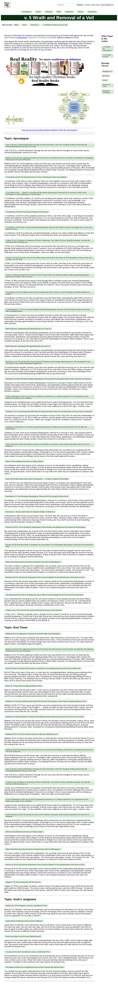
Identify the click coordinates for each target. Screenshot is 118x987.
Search (80, 5)
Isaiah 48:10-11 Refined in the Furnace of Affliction (24, 921)
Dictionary (69, 12)
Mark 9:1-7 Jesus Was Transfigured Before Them (24, 686)
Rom (24, 25)
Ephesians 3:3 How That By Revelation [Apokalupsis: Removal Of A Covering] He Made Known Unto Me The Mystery (48, 379)
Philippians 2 (107, 71)
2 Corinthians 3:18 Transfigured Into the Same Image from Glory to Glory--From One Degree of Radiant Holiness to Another (48, 293)
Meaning (49, 12)
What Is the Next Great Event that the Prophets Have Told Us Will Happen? (33, 562)
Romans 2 (34, 25)
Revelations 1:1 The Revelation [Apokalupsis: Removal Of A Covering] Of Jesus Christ (37, 496)
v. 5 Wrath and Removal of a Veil (55, 25)
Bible (59, 12)
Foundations (26, 12)
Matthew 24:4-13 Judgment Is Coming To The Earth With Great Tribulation (33, 634)
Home (38, 12)
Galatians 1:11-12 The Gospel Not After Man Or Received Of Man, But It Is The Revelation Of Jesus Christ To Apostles (49, 411)
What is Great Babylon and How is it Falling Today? (24, 461)
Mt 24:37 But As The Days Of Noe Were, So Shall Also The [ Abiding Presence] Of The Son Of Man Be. (43, 668)
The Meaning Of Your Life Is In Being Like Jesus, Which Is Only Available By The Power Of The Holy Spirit (44, 595)
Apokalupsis (22, 38)
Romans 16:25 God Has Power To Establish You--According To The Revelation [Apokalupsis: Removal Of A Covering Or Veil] (49, 545)
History (80, 12)
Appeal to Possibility (106, 92)
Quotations (92, 12)
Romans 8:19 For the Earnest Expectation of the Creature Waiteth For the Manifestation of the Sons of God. (45, 577)
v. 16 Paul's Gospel (107, 56)
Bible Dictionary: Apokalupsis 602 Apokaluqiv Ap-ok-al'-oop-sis (28, 329)
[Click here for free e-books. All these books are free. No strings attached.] (45, 87)
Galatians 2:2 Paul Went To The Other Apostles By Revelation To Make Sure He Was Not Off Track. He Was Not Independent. (46, 428)
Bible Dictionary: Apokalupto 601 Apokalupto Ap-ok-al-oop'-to (28, 346)
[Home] (6, 5)
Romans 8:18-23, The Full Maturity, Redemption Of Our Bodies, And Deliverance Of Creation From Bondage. (45, 527)
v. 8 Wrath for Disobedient (107, 48)
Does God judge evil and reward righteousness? (23, 936)
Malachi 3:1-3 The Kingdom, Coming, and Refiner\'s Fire (26, 905)
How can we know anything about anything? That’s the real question (49, 130)
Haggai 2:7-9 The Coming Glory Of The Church (23, 882)
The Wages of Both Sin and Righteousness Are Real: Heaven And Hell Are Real (34, 967)
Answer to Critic (106, 85)
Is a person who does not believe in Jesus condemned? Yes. (28, 952)
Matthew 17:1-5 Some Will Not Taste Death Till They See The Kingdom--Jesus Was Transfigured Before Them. (46, 701)
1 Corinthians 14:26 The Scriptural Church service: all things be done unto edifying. (36, 177)
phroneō (106, 76)
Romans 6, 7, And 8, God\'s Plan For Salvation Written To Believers (30, 512)
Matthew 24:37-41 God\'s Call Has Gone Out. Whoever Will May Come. (32, 734)
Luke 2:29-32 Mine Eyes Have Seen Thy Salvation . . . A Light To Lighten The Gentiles (37, 479)
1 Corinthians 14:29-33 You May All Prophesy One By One (27, 212)
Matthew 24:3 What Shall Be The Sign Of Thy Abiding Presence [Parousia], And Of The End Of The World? (45, 717)
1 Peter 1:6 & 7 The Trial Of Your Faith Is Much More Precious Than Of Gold (33, 610)
